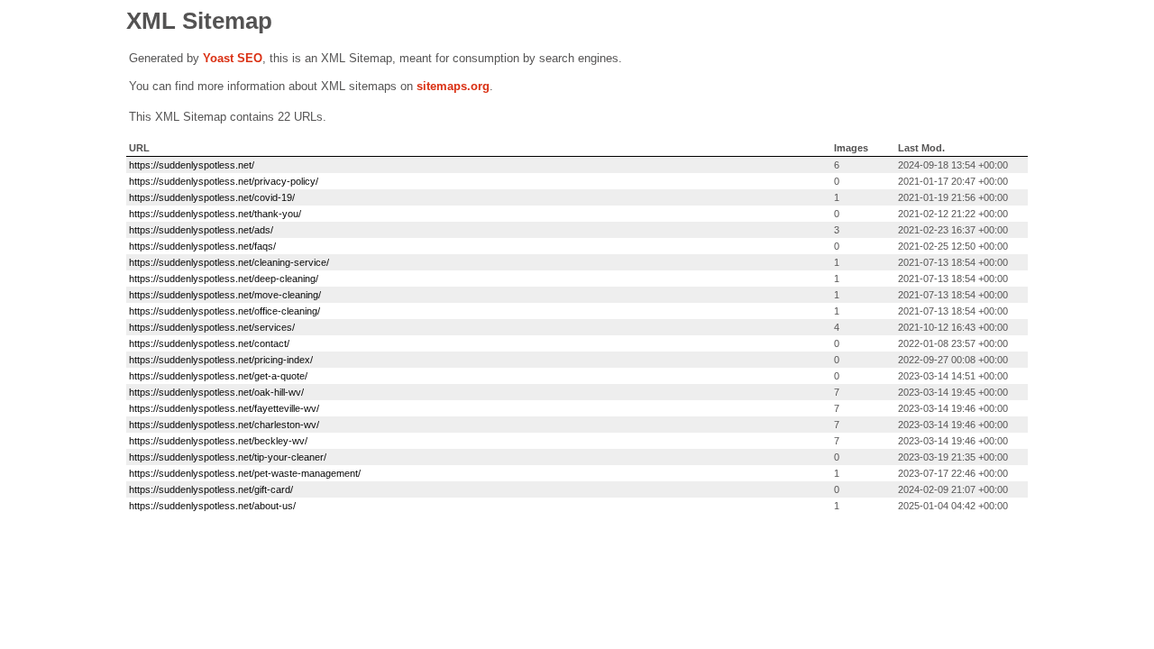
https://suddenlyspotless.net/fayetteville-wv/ (224, 408)
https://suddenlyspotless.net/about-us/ (212, 505)
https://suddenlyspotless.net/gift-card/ (211, 489)
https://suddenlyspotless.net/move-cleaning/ (225, 294)
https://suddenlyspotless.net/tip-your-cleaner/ (227, 457)
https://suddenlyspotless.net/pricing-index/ (221, 359)
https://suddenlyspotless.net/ (191, 165)
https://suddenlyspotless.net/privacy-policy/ (223, 181)
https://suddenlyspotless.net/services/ (212, 327)
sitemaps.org (453, 86)
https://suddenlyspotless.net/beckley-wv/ (218, 440)
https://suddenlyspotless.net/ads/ (201, 229)
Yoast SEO (232, 58)
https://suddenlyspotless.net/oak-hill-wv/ (216, 392)
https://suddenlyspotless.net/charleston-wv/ (224, 424)
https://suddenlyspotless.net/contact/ (209, 343)
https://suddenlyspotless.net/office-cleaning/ (224, 311)
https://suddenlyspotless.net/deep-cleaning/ (223, 278)
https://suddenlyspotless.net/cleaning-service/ (229, 262)
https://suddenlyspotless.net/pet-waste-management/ (245, 473)
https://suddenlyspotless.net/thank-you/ (215, 213)
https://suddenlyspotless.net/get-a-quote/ (218, 375)
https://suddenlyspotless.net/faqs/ (202, 246)
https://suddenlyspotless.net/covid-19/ (212, 197)
